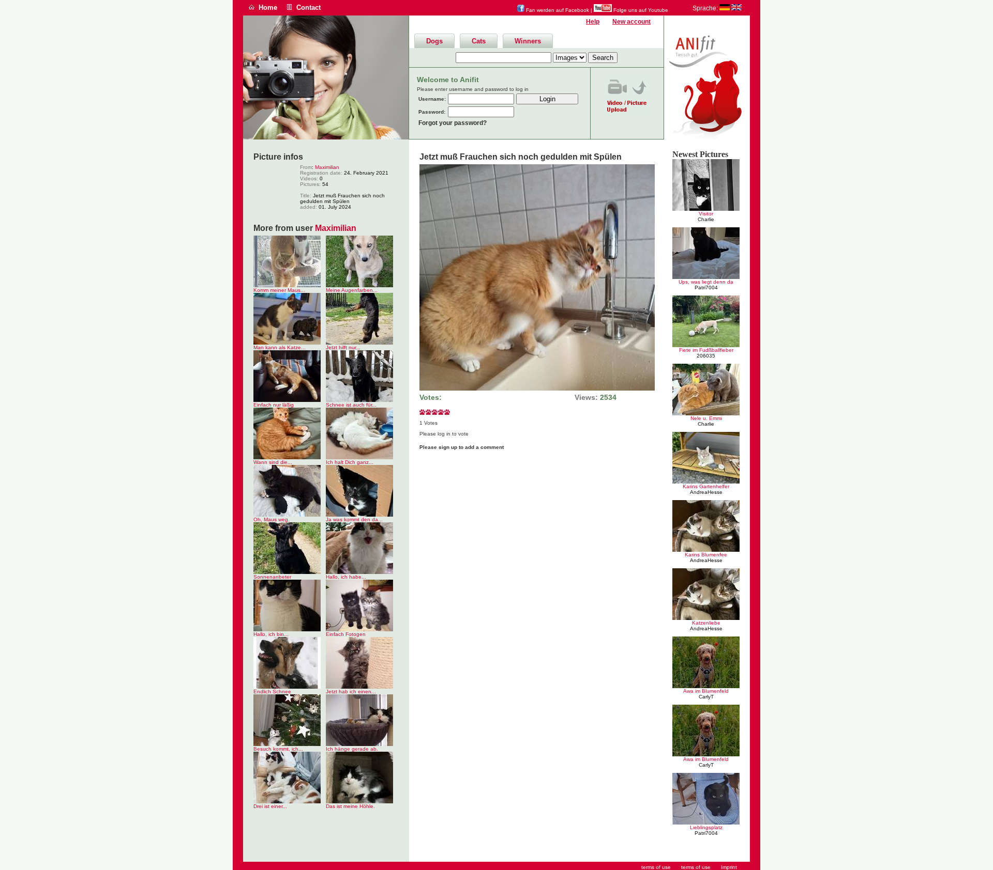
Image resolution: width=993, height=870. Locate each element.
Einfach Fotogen (346, 634)
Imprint (729, 867)
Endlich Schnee (272, 691)
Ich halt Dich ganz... (349, 462)
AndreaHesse (706, 492)
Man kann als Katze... (279, 347)
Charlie (706, 219)
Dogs (434, 41)
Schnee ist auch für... (351, 405)
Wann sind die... (272, 462)
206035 (706, 356)
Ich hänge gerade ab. (352, 749)
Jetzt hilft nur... (343, 347)
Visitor (706, 213)
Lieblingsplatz (706, 827)
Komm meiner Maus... (279, 290)
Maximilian (327, 167)
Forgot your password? (452, 123)
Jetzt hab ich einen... (351, 691)
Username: (432, 99)
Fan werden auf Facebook (556, 10)
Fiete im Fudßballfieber (706, 350)
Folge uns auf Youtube (640, 10)
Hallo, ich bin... (271, 634)
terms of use (696, 867)
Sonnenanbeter (272, 577)
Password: (431, 112)
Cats (479, 41)
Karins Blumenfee (706, 554)
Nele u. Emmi (706, 418)
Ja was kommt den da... (354, 519)
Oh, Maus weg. (271, 519)
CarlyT (706, 697)
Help (592, 21)
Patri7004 (706, 287)
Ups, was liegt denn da (706, 282)
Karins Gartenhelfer (706, 486)
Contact (308, 7)
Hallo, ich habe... (346, 577)
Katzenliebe (706, 623)
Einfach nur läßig (273, 405)
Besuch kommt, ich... (278, 749)
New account (631, 21)
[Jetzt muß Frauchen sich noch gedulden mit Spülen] (537, 389)
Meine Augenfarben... (352, 290)
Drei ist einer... (270, 806)
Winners (528, 41)
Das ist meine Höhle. (350, 806)
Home (268, 7)
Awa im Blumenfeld (706, 691)
